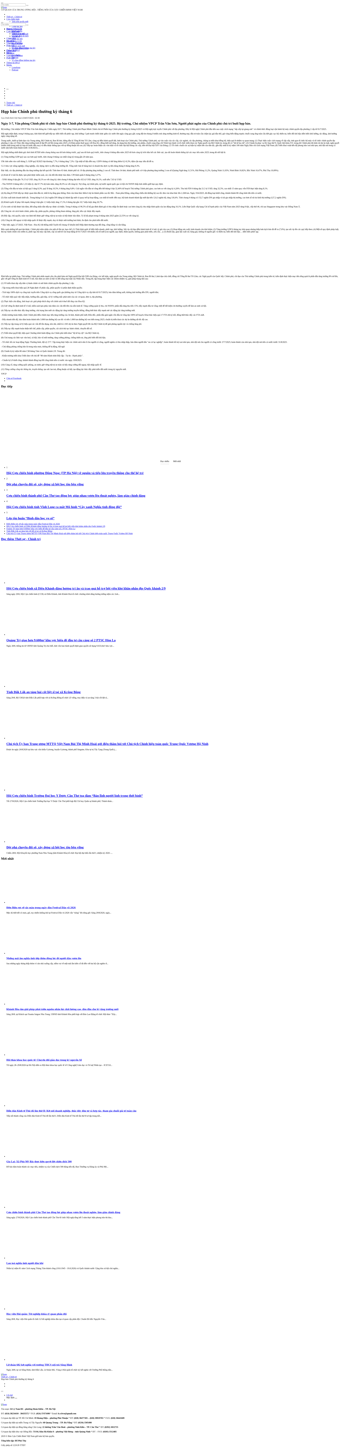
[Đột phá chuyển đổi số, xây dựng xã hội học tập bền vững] (26, 842)
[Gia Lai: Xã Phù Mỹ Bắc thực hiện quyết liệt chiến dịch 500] (26, 1156)
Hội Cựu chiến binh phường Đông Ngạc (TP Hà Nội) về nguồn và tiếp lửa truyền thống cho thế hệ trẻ (75, 473)
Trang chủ (10, 102)
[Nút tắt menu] (2, 22)
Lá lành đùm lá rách (20, 36)
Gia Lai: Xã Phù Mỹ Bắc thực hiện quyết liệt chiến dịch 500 (39, 1161)
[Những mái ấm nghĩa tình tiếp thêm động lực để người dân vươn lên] (26, 953)
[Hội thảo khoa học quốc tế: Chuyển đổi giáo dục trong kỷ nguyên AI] (26, 1055)
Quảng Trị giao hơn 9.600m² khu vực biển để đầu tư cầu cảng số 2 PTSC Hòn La (40, 529)
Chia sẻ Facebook (13, 378)
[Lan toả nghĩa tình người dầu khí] (26, 1258)
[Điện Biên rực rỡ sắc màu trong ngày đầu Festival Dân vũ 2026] (26, 902)
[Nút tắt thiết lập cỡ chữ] (7, 89)
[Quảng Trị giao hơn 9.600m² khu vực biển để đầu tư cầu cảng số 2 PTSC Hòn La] (26, 634)
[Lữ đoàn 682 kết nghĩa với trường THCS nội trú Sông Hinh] (26, 1359)
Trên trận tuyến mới (20, 21)
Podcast (15, 57)
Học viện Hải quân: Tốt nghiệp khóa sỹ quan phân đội (36, 1313)
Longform (16, 67)
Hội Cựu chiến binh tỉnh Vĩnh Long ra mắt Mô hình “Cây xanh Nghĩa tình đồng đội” (64, 507)
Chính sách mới (18, 46)
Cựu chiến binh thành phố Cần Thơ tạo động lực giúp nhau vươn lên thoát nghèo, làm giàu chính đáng (75, 495)
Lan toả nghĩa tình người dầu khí (24, 1263)
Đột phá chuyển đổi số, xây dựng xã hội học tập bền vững (45, 484)
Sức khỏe (10, 53)
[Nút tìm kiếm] (27, 5)
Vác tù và (16, 36)
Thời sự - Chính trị (14, 17)
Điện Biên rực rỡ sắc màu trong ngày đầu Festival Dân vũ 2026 (33, 524)
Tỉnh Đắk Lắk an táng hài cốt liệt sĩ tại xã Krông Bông (29, 531)
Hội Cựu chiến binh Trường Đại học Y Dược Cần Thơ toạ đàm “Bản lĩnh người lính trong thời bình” (74, 795)
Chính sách (11, 38)
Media (9, 65)
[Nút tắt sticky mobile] (2, 1391)
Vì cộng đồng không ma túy (23, 60)
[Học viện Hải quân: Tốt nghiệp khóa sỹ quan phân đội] (26, 1309)
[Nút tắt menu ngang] (16, 1398)
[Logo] (4, 7)
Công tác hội (17, 26)
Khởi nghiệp (17, 43)
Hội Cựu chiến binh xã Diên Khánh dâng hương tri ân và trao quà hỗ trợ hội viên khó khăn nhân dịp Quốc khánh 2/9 (55, 526)
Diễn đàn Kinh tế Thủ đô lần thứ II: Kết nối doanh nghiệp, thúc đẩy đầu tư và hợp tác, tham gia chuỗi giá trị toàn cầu (71, 1110)
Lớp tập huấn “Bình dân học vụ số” (30, 518)
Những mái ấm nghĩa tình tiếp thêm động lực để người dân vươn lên (43, 958)
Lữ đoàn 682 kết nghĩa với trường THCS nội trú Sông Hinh (39, 1364)
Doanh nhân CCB (14, 41)
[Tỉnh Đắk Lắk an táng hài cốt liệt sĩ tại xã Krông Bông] (26, 686)
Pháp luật (10, 58)
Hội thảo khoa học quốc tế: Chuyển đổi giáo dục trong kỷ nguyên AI (44, 1060)
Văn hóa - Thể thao (14, 55)
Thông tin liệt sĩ (13, 63)
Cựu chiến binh (12, 19)
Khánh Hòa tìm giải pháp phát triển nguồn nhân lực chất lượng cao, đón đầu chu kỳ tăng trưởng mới (62, 1009)
